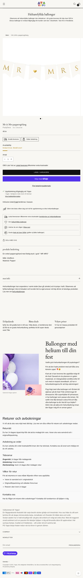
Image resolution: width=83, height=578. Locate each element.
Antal (5, 155)
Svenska (5, 561)
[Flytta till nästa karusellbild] (78, 308)
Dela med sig (11, 240)
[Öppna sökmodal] (74, 4)
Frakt (16, 202)
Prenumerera (74, 545)
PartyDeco (7, 127)
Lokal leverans (22, 165)
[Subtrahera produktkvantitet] (5, 159)
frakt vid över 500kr (19, 232)
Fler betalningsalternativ (41, 186)
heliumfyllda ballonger (19, 222)
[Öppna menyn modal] (4, 4)
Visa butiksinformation (12, 196)
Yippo (15, 565)
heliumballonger (18, 292)
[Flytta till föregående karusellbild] (73, 308)
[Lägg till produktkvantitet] (11, 159)
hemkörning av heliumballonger (50, 216)
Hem (7, 35)
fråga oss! (26, 227)
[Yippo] (41, 4)
